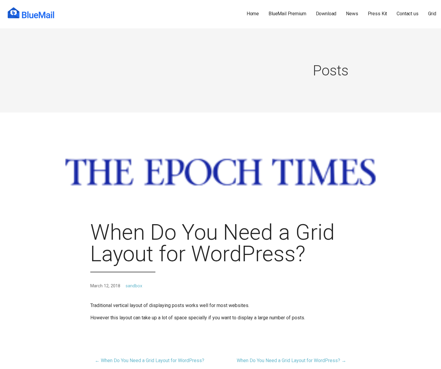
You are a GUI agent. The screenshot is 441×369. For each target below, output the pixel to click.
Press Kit (377, 14)
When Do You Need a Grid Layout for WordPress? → (291, 360)
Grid (432, 14)
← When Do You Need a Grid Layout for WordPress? (149, 360)
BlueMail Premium (287, 14)
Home (253, 14)
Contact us (407, 14)
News (352, 14)
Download (326, 14)
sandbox (134, 285)
